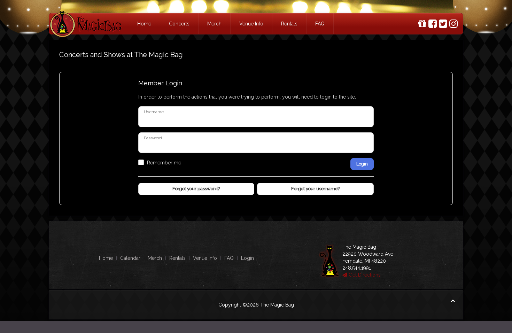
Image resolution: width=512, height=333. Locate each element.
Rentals (289, 23)
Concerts (179, 23)
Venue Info (251, 23)
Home (144, 23)
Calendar (130, 258)
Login (362, 163)
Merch (214, 23)
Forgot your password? (196, 188)
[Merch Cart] (422, 24)
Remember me (164, 162)
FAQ (320, 23)
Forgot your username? (315, 188)
